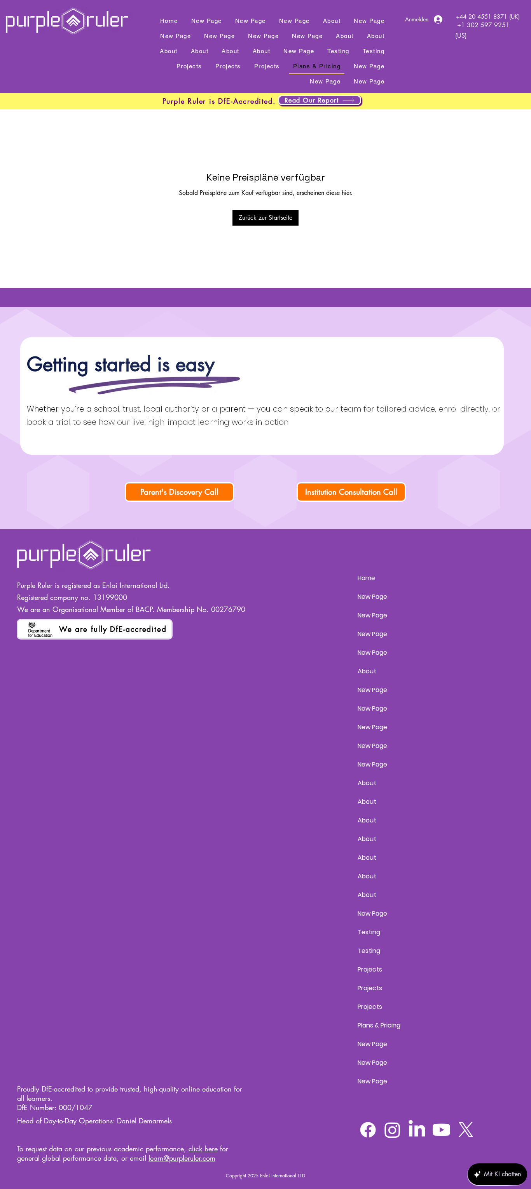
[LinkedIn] (417, 1129)
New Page (372, 596)
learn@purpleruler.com (181, 1158)
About (367, 671)
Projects (370, 969)
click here (203, 1148)
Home (366, 578)
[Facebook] (368, 1129)
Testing (369, 932)
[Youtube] (441, 1129)
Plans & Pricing (379, 1025)
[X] (466, 1129)
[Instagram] (392, 1129)
